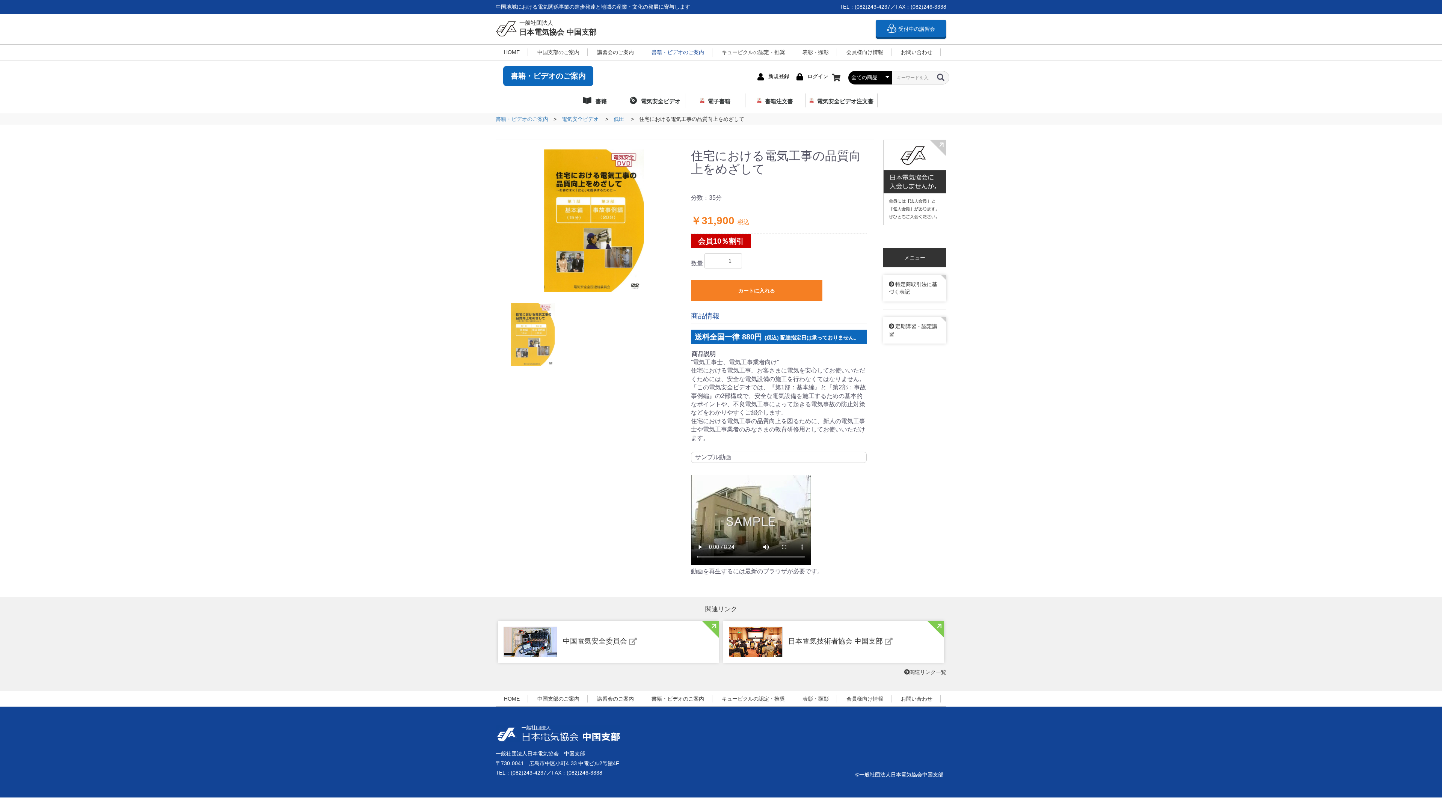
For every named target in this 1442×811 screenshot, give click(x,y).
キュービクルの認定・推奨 (753, 52)
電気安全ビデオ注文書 (845, 101)
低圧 (619, 119)
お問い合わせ (916, 52)
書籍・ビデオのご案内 (678, 52)
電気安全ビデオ (660, 101)
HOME (512, 52)
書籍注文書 (779, 101)
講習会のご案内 (615, 52)
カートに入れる (756, 291)
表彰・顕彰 (815, 52)
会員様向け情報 (864, 52)
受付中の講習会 (916, 29)
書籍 (600, 101)
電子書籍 (719, 101)
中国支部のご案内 (558, 52)
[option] (594, 220)
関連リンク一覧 (928, 672)
